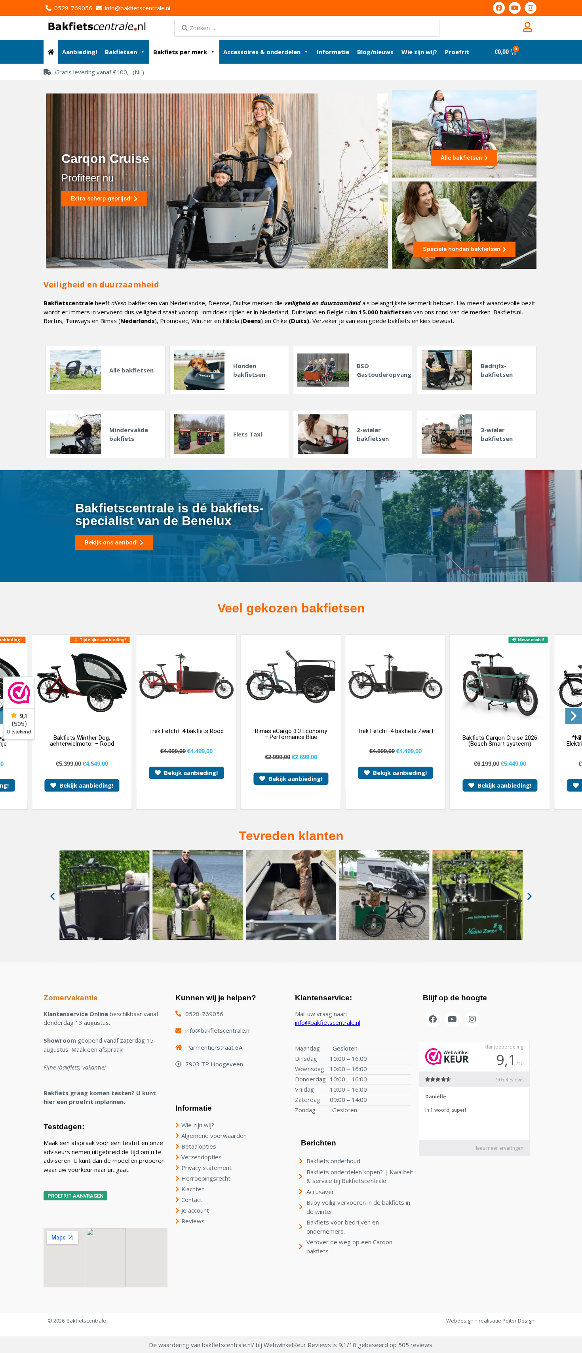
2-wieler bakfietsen (373, 434)
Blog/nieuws (375, 52)
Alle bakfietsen (131, 370)
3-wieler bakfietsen (497, 434)
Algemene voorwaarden (214, 1135)
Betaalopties (198, 1146)
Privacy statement (206, 1168)
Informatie (333, 52)
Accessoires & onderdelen (262, 52)
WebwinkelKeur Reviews (297, 1345)
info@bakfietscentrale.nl (327, 1022)
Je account (195, 1210)
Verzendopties (201, 1157)
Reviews (193, 1221)
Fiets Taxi (247, 434)
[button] (573, 716)
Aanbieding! (79, 52)
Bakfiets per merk (180, 52)
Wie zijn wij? (419, 52)
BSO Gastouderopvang (384, 370)
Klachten (193, 1189)
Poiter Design (518, 1320)
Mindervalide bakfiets (128, 434)
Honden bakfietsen (249, 370)
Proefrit (457, 52)
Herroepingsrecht (205, 1178)
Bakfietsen (121, 52)
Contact (191, 1200)
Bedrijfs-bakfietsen (497, 370)
